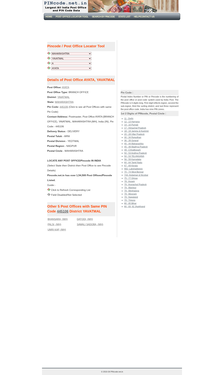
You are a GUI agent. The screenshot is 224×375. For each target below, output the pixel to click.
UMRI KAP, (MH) (57, 229)
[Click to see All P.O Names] (48, 68)
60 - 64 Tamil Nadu (133, 162)
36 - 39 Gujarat (131, 140)
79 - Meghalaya (131, 191)
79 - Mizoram (130, 194)
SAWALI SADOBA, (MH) (90, 224)
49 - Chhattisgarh (132, 150)
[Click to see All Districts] (48, 58)
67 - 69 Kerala (131, 165)
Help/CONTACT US (144, 16)
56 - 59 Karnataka (132, 159)
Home (49, 16)
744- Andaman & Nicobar (136, 175)
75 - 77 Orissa (131, 178)
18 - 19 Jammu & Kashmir (136, 131)
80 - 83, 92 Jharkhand (134, 206)
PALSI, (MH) (54, 224)
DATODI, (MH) (85, 219)
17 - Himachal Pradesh (135, 128)
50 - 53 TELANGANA (134, 156)
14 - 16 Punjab (131, 125)
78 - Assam (129, 181)
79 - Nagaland (131, 197)
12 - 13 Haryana (132, 121)
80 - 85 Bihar (130, 203)
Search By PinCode (103, 16)
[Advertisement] (112, 30)
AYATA (65, 87)
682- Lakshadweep (133, 169)
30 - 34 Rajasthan (132, 137)
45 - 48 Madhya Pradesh (136, 147)
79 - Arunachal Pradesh (135, 184)
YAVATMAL (63, 97)
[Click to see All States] (48, 53)
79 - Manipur (130, 187)
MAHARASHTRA (64, 102)
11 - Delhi (128, 118)
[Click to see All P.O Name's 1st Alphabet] (48, 63)
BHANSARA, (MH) (58, 219)
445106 (64, 106)
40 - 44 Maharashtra (134, 143)
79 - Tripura (129, 200)
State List (124, 16)
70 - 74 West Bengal (134, 172)
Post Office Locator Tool (72, 16)
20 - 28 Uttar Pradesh (134, 134)
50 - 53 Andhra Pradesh (135, 153)
